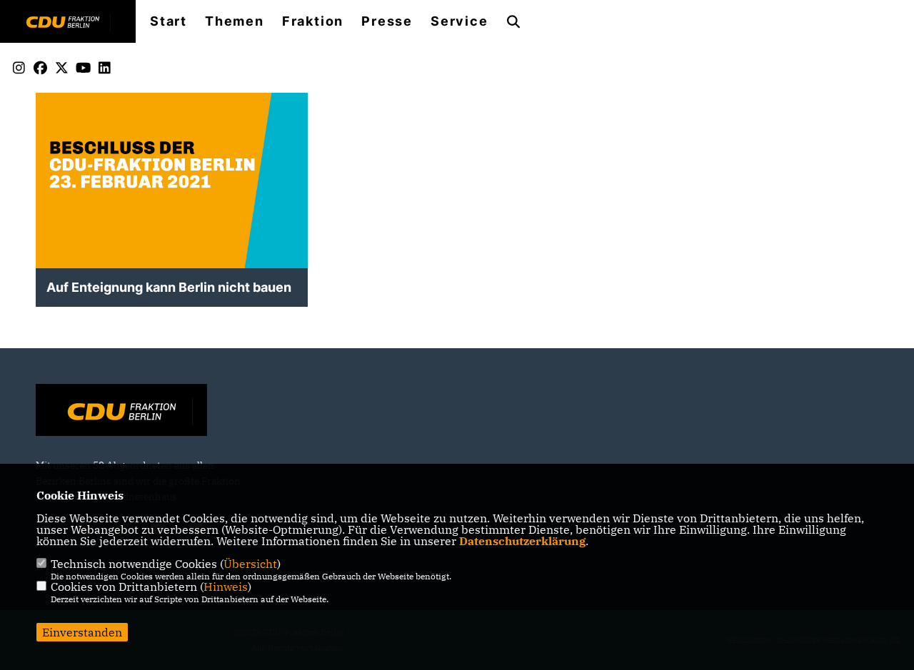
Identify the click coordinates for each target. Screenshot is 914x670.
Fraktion (312, 21)
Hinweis (226, 586)
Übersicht (250, 564)
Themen (234, 21)
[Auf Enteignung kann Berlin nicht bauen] (172, 229)
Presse (387, 21)
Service (459, 21)
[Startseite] (121, 411)
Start (168, 21)
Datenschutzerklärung (522, 541)
